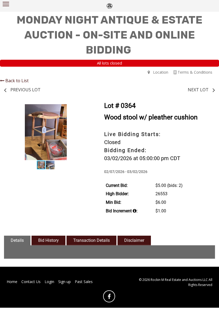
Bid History (48, 240)
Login (49, 281)
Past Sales (84, 281)
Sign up (64, 281)
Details (17, 240)
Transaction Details (91, 240)
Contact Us (31, 281)
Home (12, 281)
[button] (83, 109)
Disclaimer (134, 240)
